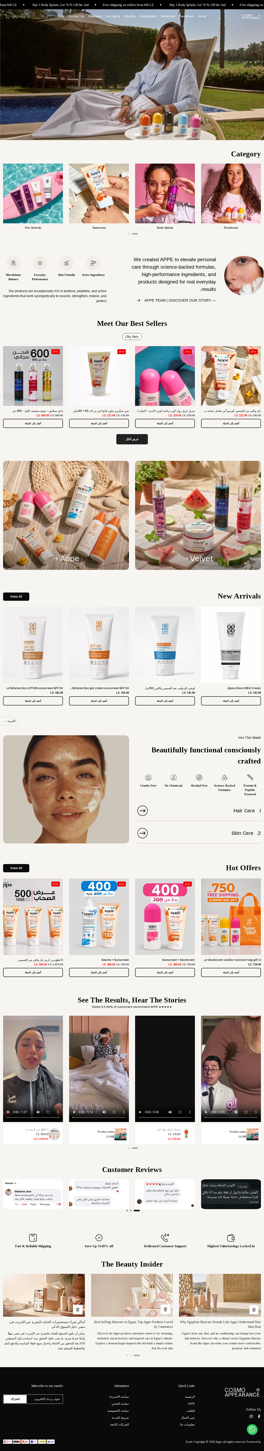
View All (16, 596)
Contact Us (76, 16)
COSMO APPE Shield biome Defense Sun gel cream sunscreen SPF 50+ (80, 688)
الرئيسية (190, 1396)
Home (202, 16)
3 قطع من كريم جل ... (35, 1129)
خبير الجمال (188, 1417)
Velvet (201, 558)
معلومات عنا (187, 1424)
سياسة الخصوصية (118, 1410)
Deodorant (186, 16)
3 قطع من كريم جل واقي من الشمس (40, 960)
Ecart (189, 1441)
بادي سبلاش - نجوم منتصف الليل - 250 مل (37, 411)
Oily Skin (130, 16)
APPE (191, 1403)
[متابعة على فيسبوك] (259, 1416)
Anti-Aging (113, 16)
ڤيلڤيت (190, 1410)
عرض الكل (132, 439)
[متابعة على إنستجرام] (251, 1416)
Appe (69, 558)
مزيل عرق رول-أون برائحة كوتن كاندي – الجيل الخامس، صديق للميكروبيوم (150, 411)
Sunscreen (168, 16)
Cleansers (95, 16)
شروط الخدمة (120, 1417)
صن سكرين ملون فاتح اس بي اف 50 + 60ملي (101, 411)
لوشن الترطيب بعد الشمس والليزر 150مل (170, 688)
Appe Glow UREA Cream (244, 688)
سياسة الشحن (120, 1403)
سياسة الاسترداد (119, 1396)
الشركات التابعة (119, 1424)
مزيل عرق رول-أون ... (166, 1129)
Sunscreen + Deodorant (178, 960)
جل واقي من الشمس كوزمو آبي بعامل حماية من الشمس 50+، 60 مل (219, 411)
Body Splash (148, 16)
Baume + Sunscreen (115, 960)
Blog (61, 16)
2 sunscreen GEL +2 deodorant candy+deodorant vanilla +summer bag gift (209, 960)
